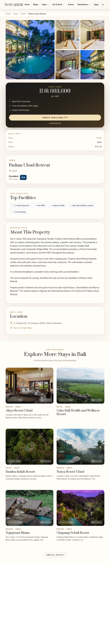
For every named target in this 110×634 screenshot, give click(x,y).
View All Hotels (55, 555)
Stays (44, 4)
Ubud (23, 14)
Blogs (35, 4)
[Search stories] (103, 5)
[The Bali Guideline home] (13, 4)
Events (71, 4)
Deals (96, 5)
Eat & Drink (57, 4)
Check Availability (55, 117)
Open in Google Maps (22, 328)
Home (27, 4)
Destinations (83, 4)
